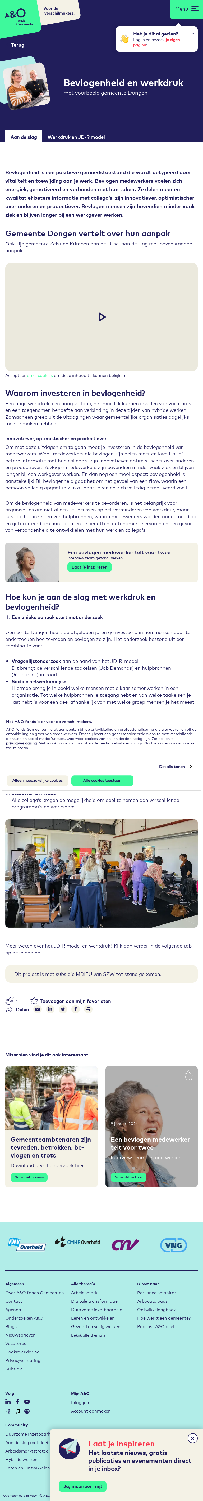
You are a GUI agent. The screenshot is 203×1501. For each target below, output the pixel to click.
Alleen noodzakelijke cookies (37, 780)
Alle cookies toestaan (102, 780)
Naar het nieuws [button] (29, 1177)
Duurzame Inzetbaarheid (31, 1434)
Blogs (11, 1326)
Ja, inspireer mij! (82, 1486)
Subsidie (14, 1368)
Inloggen (80, 1402)
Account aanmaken (91, 1411)
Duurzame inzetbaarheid (96, 1309)
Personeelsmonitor (156, 1292)
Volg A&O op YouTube (27, 1401)
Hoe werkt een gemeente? (164, 1318)
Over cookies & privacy (20, 1495)
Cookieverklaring (22, 1351)
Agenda (13, 1309)
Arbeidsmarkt (85, 1292)
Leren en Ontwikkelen (27, 1467)
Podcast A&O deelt (156, 1326)
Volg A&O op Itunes (17, 1411)
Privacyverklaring (22, 1360)
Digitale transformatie (94, 1301)
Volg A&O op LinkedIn (8, 1401)
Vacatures (15, 1343)
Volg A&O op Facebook (17, 1401)
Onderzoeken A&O (24, 1318)
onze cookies (40, 375)
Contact (13, 1301)
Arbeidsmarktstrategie (28, 1451)
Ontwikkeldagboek (156, 1309)
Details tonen (172, 766)
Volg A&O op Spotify (27, 1411)
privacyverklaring (21, 742)
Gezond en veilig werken (96, 1326)
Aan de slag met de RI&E (30, 1442)
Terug (17, 44)
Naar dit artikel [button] (128, 1177)
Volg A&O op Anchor (8, 1411)
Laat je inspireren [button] (90, 567)
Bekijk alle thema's (88, 1334)
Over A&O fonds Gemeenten (34, 1292)
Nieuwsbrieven (20, 1335)
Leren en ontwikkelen (93, 1318)
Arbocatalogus (152, 1301)
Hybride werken (21, 1459)
